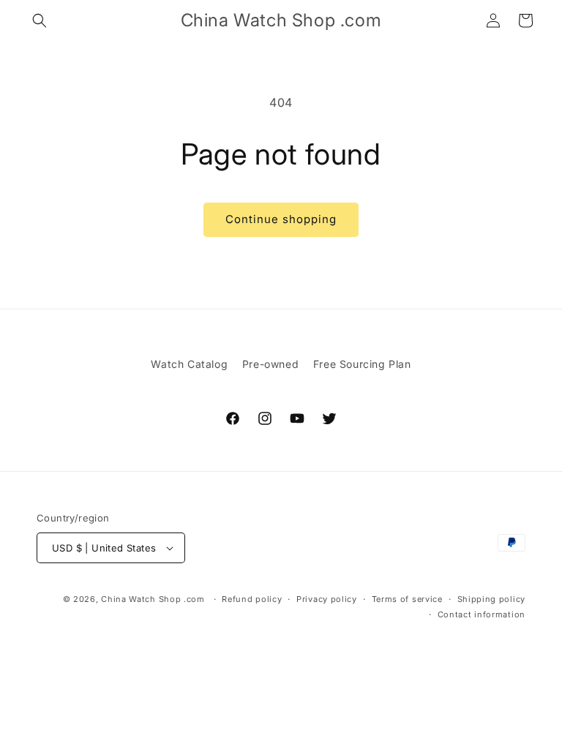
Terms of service (407, 599)
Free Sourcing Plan (362, 364)
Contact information (481, 614)
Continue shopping (281, 219)
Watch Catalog (189, 364)
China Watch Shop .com (153, 599)
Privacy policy (326, 599)
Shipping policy (491, 599)
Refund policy (252, 599)
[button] (39, 20)
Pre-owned (270, 364)
